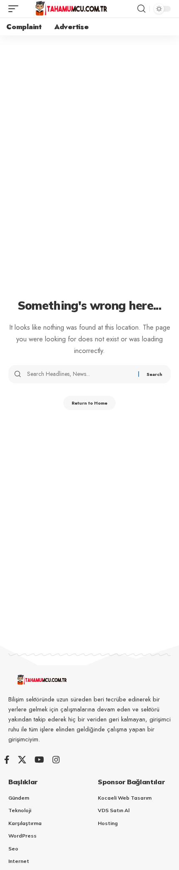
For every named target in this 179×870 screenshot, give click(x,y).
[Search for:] (79, 374)
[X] (22, 760)
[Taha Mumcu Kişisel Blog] (70, 8)
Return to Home (89, 403)
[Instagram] (56, 760)
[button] (15, 8)
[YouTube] (39, 760)
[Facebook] (7, 760)
